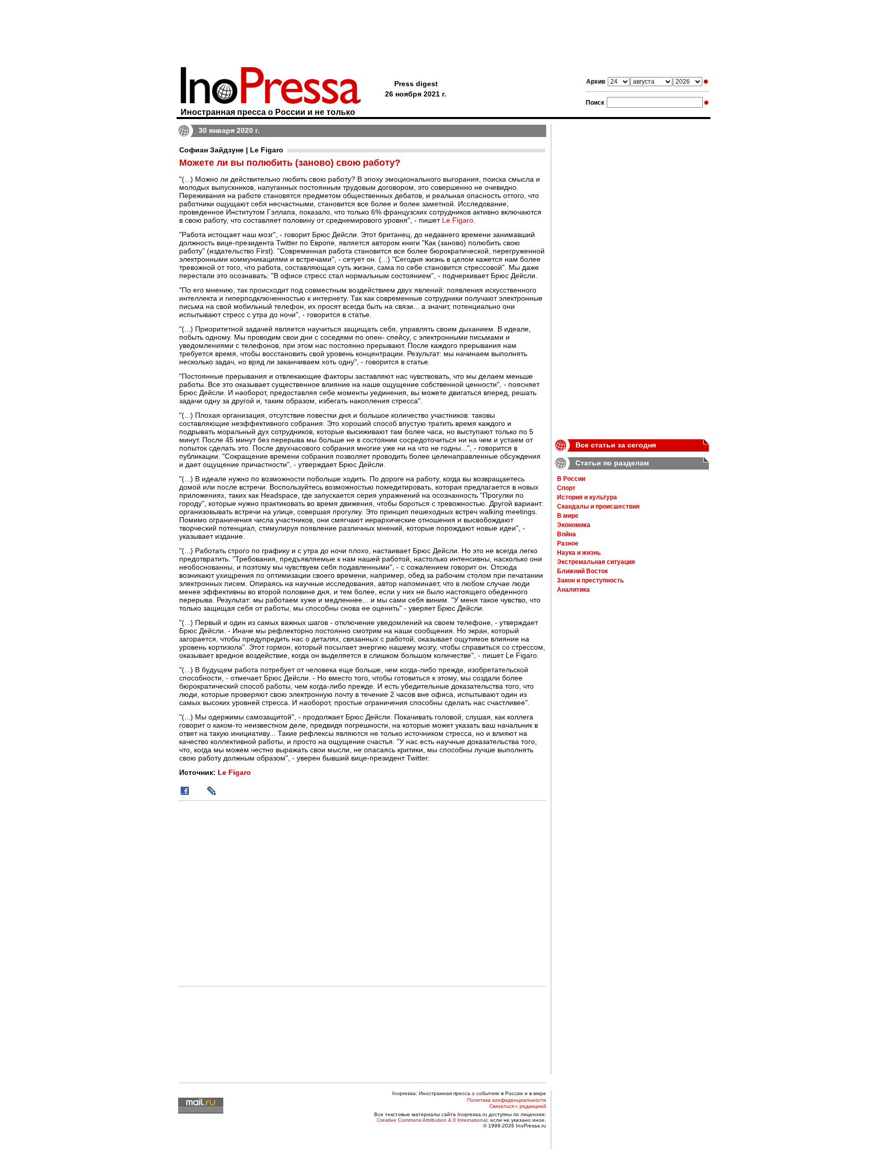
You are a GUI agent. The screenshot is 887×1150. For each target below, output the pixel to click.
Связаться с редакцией (517, 1106)
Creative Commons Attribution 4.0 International (432, 1120)
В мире (568, 515)
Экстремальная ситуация (596, 562)
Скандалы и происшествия (598, 506)
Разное (568, 543)
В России (571, 478)
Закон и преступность (590, 580)
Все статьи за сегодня (615, 445)
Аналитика (573, 589)
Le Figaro (457, 220)
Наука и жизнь (579, 552)
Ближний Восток (582, 571)
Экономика (573, 525)
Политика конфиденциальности (506, 1100)
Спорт (566, 488)
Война (566, 534)
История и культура (587, 497)
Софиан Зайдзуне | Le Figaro (231, 150)
